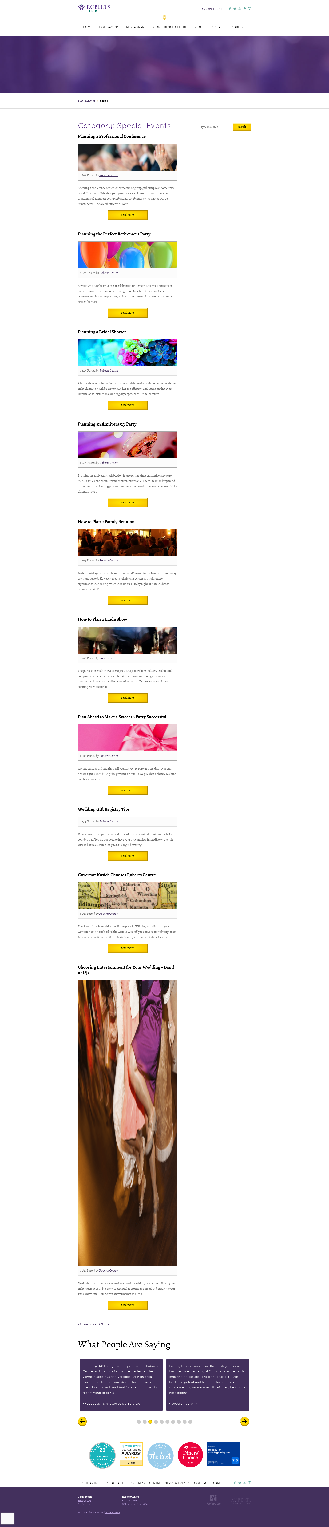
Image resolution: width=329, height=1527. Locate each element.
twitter (239, 1482)
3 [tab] (150, 1421)
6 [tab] (167, 1421)
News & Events (177, 1483)
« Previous (84, 1324)
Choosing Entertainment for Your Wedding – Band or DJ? (126, 969)
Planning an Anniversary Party (107, 424)
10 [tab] (190, 1421)
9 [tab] (184, 1421)
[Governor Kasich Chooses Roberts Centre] (127, 895)
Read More (127, 215)
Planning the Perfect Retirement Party (114, 234)
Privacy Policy (112, 1512)
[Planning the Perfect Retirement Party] (127, 255)
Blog (198, 27)
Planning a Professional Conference (112, 136)
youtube (244, 1482)
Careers (238, 27)
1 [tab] (139, 1421)
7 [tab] (173, 1421)
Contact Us (84, 1504)
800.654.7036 (212, 8)
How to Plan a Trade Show (102, 619)
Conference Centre (170, 27)
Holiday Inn (109, 27)
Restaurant (136, 27)
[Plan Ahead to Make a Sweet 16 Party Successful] (127, 737)
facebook (234, 1482)
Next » (105, 1324)
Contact (217, 27)
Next (247, 1421)
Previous (85, 1421)
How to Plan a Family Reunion (106, 522)
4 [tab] (156, 1421)
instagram (249, 1482)
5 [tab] (162, 1421)
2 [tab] (144, 1421)
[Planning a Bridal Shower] (127, 352)
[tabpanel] (121, 1385)
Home (87, 27)
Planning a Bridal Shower (102, 332)
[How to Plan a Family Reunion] (127, 542)
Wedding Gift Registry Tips (104, 809)
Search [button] (242, 127)
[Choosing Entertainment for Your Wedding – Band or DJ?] (127, 1123)
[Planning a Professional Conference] (127, 157)
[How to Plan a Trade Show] (127, 640)
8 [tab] (179, 1421)
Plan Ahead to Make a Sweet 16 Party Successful (122, 717)
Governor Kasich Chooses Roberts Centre (117, 875)
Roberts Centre (108, 175)
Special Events (86, 101)
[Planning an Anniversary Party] (127, 445)
